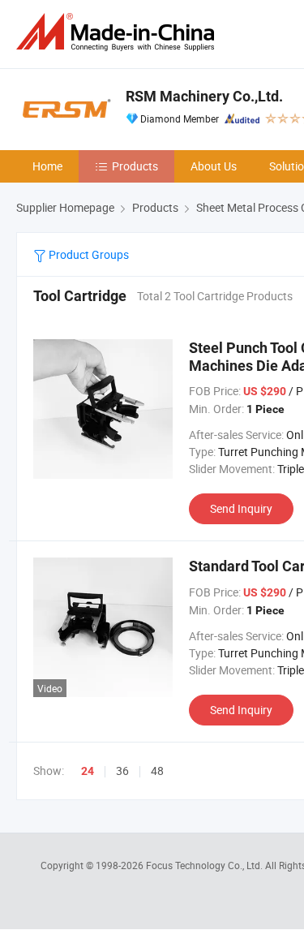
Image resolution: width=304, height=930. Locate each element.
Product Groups (87, 254)
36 (122, 770)
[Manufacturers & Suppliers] (118, 32)
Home (47, 166)
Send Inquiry (241, 508)
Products (135, 166)
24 (87, 770)
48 (157, 770)
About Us (214, 166)
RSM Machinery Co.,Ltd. (204, 96)
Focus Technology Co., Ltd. (205, 865)
